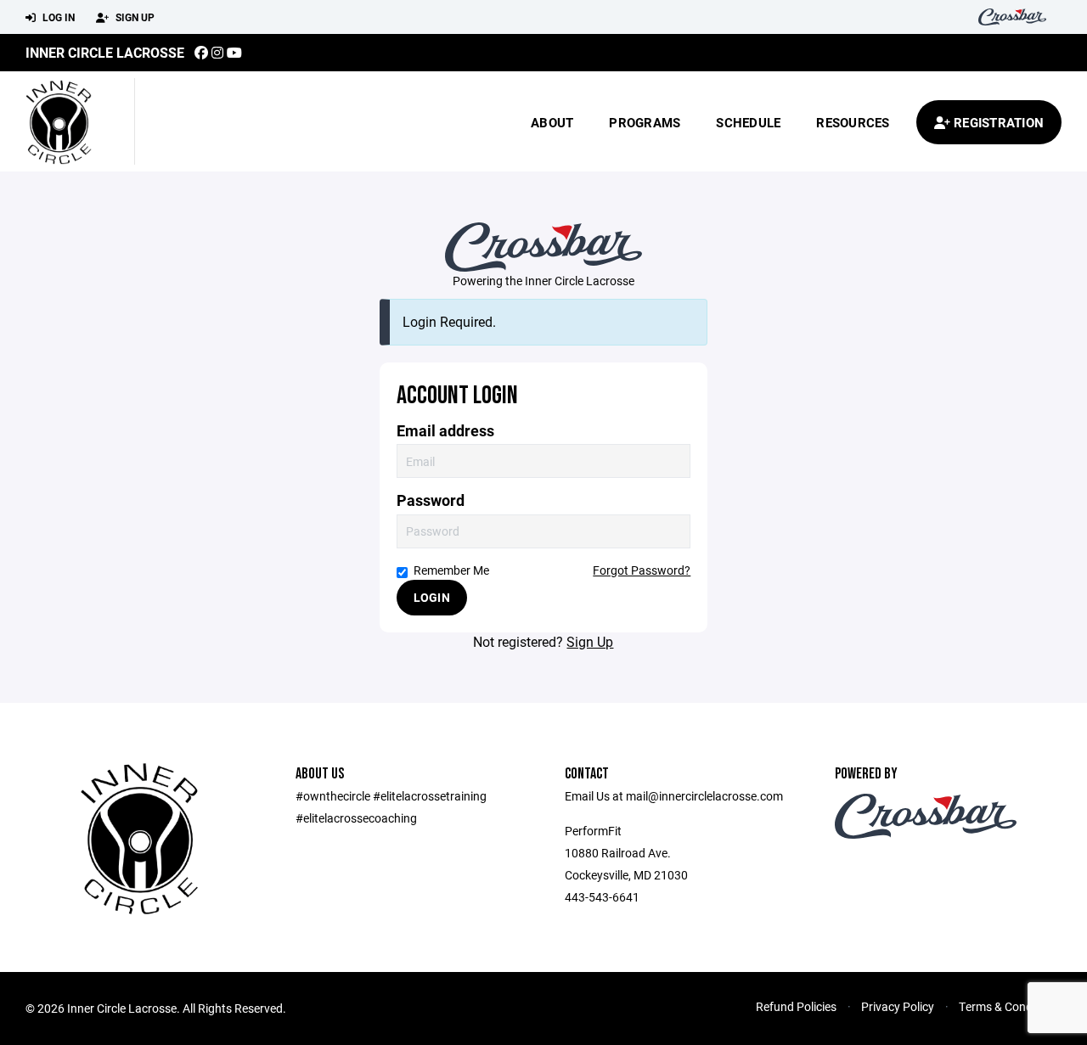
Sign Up (134, 17)
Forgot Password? (641, 570)
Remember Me (451, 570)
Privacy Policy (897, 1006)
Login (432, 597)
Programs (644, 122)
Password (431, 500)
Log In (57, 17)
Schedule (748, 122)
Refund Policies (796, 1006)
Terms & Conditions (1010, 1006)
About (552, 122)
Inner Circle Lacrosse (104, 52)
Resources (852, 122)
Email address (445, 431)
